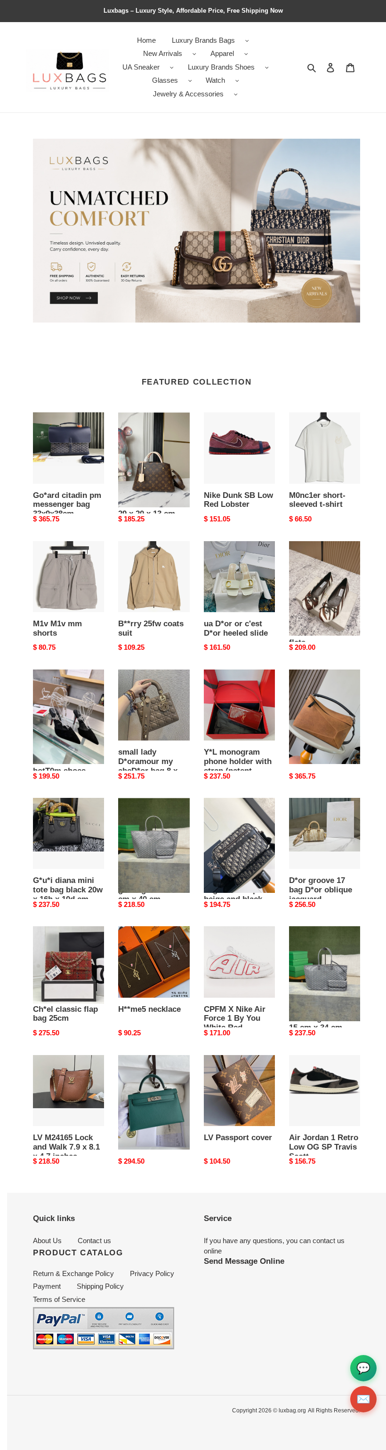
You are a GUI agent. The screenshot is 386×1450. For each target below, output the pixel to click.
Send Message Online (244, 1261)
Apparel (222, 53)
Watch (215, 80)
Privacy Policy (152, 1273)
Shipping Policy (100, 1286)
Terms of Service (59, 1299)
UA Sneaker (141, 67)
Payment (47, 1286)
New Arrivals (162, 53)
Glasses (165, 80)
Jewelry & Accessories (188, 94)
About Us (47, 1241)
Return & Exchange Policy (73, 1273)
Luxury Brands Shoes (221, 67)
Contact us (94, 1241)
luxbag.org (292, 1410)
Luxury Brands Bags (203, 40)
